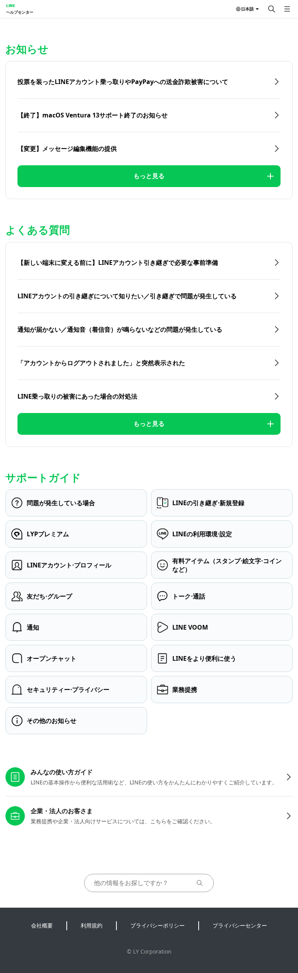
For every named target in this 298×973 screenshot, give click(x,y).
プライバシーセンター (240, 925)
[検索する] (271, 9)
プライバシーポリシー (157, 925)
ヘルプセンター (19, 12)
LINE (10, 5)
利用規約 (91, 925)
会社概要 (42, 925)
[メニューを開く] (287, 9)
